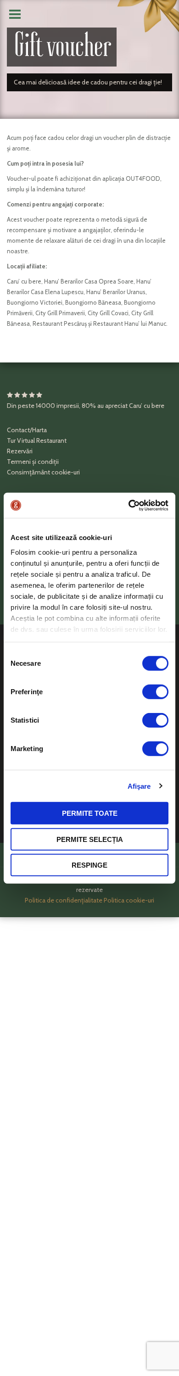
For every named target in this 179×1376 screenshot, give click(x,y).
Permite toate (89, 813)
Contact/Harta (27, 430)
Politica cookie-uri (129, 900)
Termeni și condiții (33, 461)
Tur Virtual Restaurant (37, 440)
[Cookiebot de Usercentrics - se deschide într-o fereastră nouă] (128, 505)
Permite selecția (89, 839)
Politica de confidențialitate (63, 900)
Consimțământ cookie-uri (43, 472)
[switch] (155, 692)
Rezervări (20, 451)
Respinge (89, 865)
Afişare (139, 786)
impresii (67, 405)
